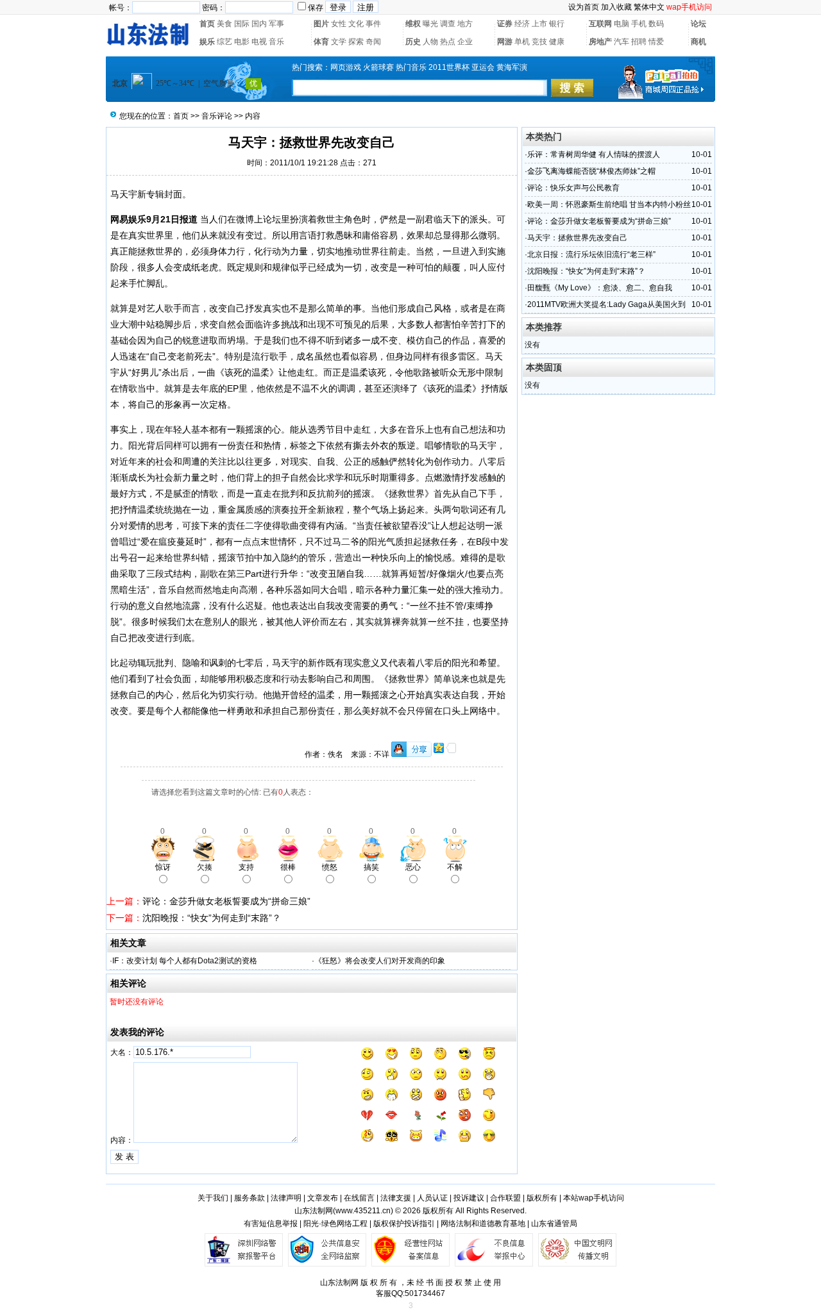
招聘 (639, 41)
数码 (656, 23)
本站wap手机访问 (593, 1197)
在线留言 (359, 1197)
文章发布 (322, 1197)
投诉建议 (468, 1197)
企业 (465, 41)
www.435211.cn (363, 1210)
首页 (207, 23)
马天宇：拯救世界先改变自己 (577, 237)
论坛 (698, 23)
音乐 (276, 41)
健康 (556, 41)
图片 (321, 23)
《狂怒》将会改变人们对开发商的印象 (379, 960)
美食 (224, 23)
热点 (447, 41)
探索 (356, 41)
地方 (465, 23)
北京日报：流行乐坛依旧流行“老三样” (591, 254)
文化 (356, 23)
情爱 (656, 41)
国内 (259, 23)
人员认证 (432, 1197)
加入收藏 (616, 7)
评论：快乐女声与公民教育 (573, 187)
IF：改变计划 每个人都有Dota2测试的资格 (184, 960)
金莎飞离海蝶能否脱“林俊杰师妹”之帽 (591, 171)
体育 (321, 41)
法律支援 (395, 1197)
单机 (522, 41)
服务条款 (249, 1197)
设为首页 (583, 7)
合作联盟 (505, 1197)
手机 (639, 23)
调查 (447, 23)
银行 (556, 23)
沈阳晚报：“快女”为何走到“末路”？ (211, 918)
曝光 (430, 23)
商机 (698, 41)
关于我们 (213, 1197)
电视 (259, 41)
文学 (338, 41)
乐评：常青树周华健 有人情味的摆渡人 (593, 154)
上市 (539, 23)
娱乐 (207, 41)
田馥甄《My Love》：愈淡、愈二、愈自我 (599, 287)
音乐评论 (216, 116)
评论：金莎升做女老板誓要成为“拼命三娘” (226, 901)
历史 (413, 41)
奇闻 (373, 41)
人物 (430, 41)
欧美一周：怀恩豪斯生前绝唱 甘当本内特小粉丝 (609, 204)
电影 (242, 41)
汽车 (621, 41)
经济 (522, 23)
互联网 (600, 23)
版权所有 (542, 1197)
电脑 (621, 23)
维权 (413, 23)
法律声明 (286, 1197)
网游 (504, 41)
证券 (504, 23)
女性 (338, 23)
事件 (373, 23)
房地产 (600, 41)
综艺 (224, 41)
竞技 (539, 41)
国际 (242, 23)
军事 (276, 23)
